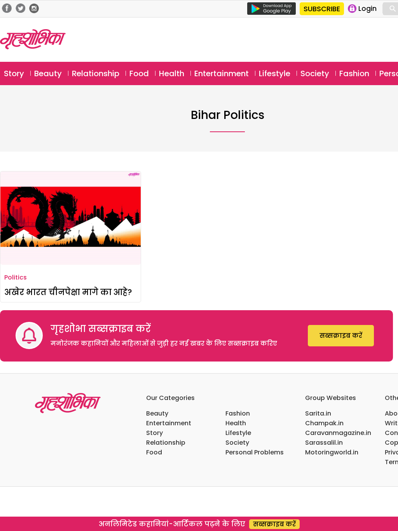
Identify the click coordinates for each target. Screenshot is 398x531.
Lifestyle (274, 73)
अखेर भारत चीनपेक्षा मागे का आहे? (68, 292)
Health (171, 73)
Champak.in (324, 423)
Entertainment (221, 73)
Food (139, 73)
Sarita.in (318, 413)
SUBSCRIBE (322, 9)
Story (14, 73)
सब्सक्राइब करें (340, 335)
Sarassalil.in (324, 442)
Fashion (354, 73)
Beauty (48, 73)
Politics (15, 277)
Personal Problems (254, 452)
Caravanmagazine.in (338, 432)
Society (314, 73)
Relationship (95, 73)
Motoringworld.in (331, 452)
